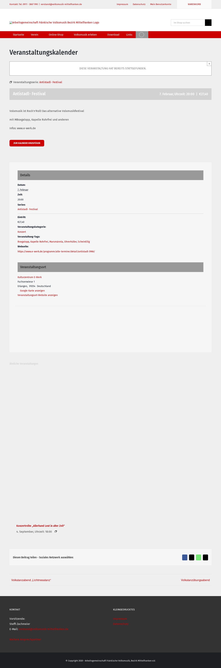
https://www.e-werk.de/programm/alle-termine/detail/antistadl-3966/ (56, 251)
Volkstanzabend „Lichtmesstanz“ (31, 580)
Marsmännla (56, 241)
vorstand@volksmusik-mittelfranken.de (61, 4)
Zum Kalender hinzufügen (26, 143)
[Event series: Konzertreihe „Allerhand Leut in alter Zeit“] (56, 531)
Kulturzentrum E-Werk (30, 277)
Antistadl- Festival (28, 209)
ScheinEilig (84, 241)
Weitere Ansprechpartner (25, 639)
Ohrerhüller (70, 241)
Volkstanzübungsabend (195, 580)
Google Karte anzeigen (32, 290)
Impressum (120, 618)
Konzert (22, 231)
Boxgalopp (23, 241)
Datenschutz (120, 624)
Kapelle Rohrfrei (39, 241)
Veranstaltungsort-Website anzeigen (38, 295)
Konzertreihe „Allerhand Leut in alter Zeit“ (40, 525)
